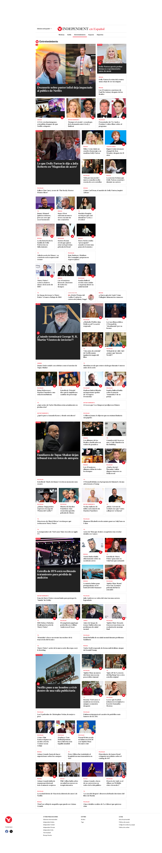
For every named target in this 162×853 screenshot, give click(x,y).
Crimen (39, 363)
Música (100, 44)
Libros (38, 304)
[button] (44, 29)
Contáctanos (8, 827)
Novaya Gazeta (47, 835)
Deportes (100, 34)
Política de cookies (124, 827)
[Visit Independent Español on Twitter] (11, 831)
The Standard (47, 832)
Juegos (39, 119)
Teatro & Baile (111, 146)
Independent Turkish (49, 825)
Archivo (83, 819)
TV (37, 44)
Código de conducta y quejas (127, 825)
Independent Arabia (48, 822)
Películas (102, 119)
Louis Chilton (72, 292)
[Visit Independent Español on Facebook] (6, 831)
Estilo (69, 34)
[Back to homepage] (24, 819)
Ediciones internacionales (50, 819)
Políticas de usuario (124, 822)
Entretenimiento (80, 34)
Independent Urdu (48, 830)
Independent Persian (49, 827)
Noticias (61, 34)
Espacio (91, 34)
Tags (82, 822)
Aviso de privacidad (124, 819)
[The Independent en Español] (81, 29)
